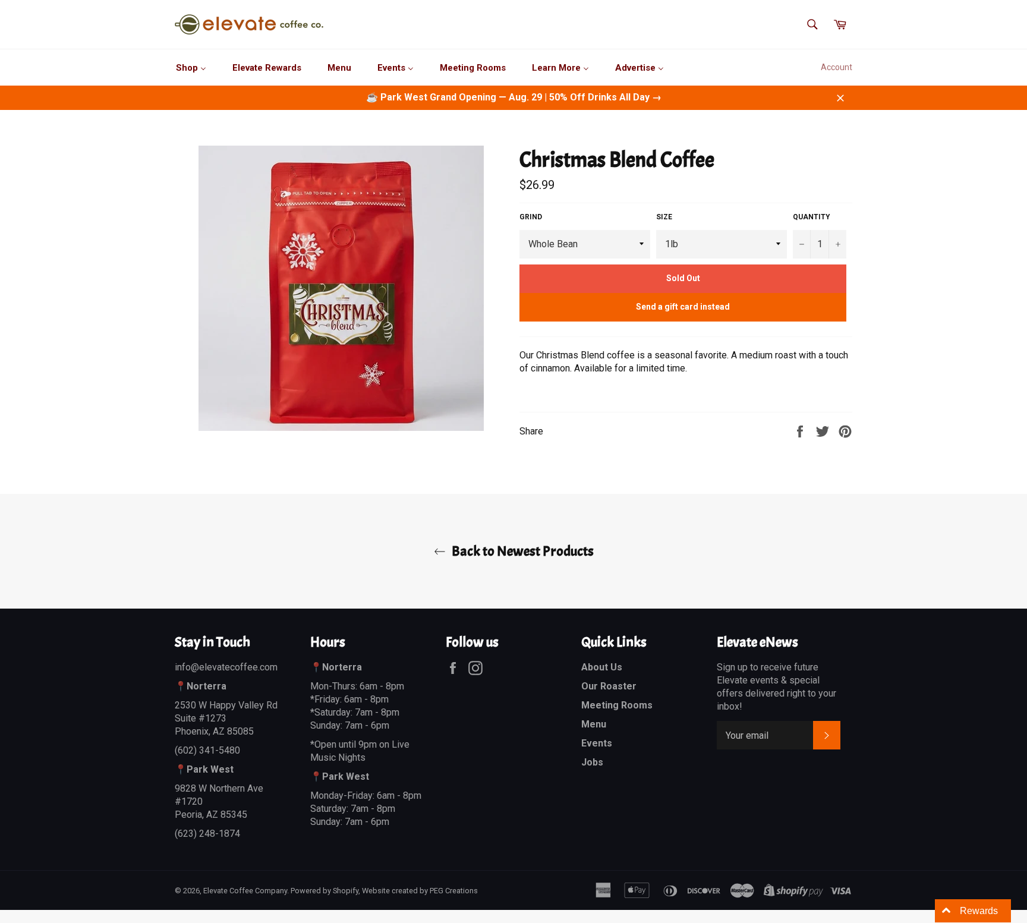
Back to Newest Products (523, 551)
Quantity (811, 217)
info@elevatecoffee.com (226, 667)
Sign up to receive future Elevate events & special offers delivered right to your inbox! (776, 686)
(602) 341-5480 (207, 750)
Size (664, 217)
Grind (530, 217)
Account (836, 67)
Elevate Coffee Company (245, 890)
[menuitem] (191, 67)
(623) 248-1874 (207, 833)
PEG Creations (454, 890)
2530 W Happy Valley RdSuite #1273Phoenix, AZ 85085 (226, 718)
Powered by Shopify (324, 890)
